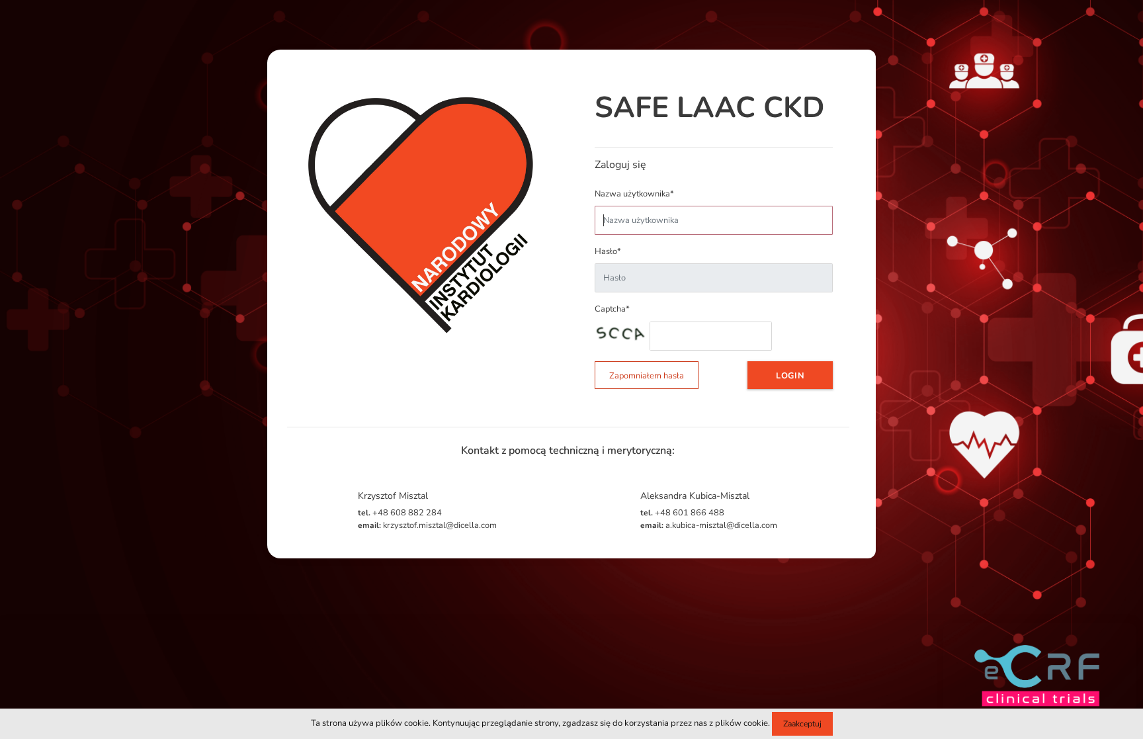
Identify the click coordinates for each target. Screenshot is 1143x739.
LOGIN (790, 376)
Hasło (608, 251)
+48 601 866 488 (682, 513)
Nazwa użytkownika (634, 194)
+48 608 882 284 (400, 513)
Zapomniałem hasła (646, 376)
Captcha (612, 309)
